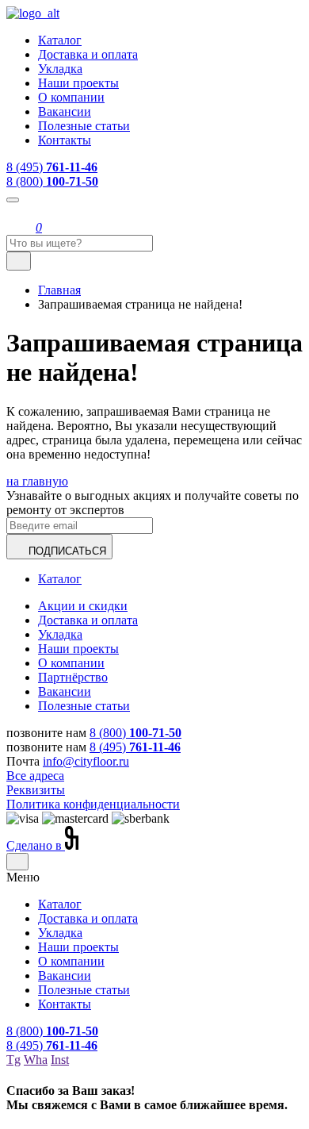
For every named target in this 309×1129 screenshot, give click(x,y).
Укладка (60, 68)
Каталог (60, 40)
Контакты (64, 140)
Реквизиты (35, 790)
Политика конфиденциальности (93, 804)
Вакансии (64, 111)
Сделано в (35, 845)
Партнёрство (73, 677)
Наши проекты (78, 83)
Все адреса (35, 775)
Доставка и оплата (88, 54)
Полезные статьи (84, 125)
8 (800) (52, 181)
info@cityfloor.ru (86, 761)
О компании (71, 97)
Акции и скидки (83, 606)
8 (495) (51, 167)
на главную (37, 481)
